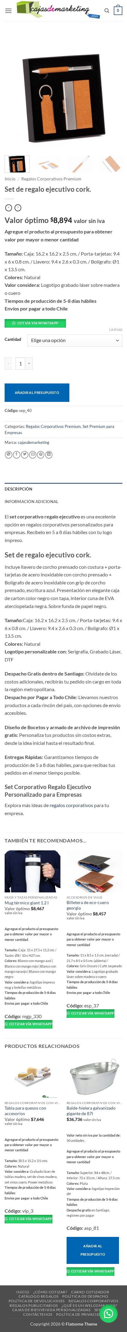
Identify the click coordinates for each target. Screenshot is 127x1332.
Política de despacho (85, 1296)
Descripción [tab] (18, 489)
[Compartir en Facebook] (16, 455)
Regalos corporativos (93, 1301)
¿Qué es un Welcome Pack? (89, 1305)
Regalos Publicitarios (34, 1305)
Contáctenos (37, 1314)
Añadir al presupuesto (37, 393)
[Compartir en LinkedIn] (49, 455)
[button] (8, 10)
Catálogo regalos (38, 1296)
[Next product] (8, 208)
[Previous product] (17, 208)
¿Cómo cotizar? (50, 1292)
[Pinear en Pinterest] (40, 455)
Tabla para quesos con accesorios (25, 1111)
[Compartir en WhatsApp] (8, 455)
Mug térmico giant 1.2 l (27, 902)
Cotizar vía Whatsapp (30, 1024)
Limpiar (115, 330)
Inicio (10, 178)
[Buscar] (106, 11)
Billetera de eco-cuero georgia (88, 905)
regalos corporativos (71, 805)
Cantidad (13, 339)
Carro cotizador (90, 1292)
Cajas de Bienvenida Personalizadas (51, 1309)
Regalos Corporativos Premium (51, 178)
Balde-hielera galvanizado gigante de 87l (91, 1111)
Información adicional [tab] (31, 501)
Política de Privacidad (80, 1314)
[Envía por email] (32, 455)
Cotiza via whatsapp (38, 323)
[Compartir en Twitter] (24, 455)
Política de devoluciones (37, 1301)
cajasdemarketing (33, 442)
